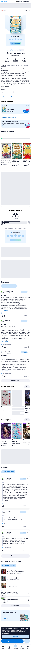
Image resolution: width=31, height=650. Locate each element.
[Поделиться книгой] (29, 10)
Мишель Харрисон (15, 55)
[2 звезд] (12, 39)
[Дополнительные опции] (22, 641)
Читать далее (4, 310)
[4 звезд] (18, 39)
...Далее (7, 633)
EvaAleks (8, 478)
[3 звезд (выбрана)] (11, 50)
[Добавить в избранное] (26, 10)
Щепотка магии (5, 136)
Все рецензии (15, 380)
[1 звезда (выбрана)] (9, 50)
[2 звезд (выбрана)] (10, 50)
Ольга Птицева (16, 443)
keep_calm (7, 352)
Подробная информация (8, 96)
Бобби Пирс (28, 410)
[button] (15, 24)
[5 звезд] (21, 39)
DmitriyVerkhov (9, 291)
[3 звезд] (15, 39)
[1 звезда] (10, 39)
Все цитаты (14, 556)
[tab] (3, 65)
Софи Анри (4, 443)
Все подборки (15, 605)
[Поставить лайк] (2, 315)
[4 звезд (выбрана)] (12, 50)
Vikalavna (7, 320)
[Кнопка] (9, 145)
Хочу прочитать (10, 641)
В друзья (25, 291)
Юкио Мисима (26, 442)
